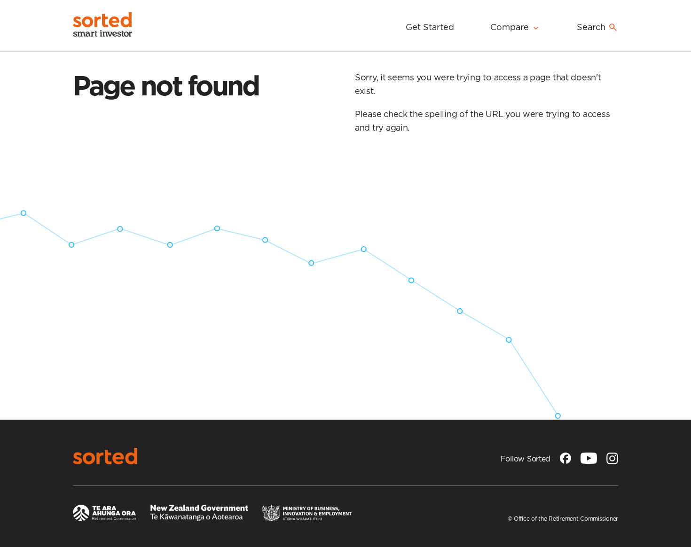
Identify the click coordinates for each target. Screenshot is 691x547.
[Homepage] (107, 25)
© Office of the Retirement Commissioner (563, 519)
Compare (509, 27)
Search (591, 27)
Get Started (430, 27)
